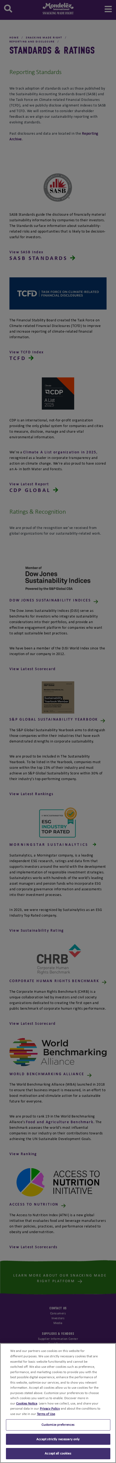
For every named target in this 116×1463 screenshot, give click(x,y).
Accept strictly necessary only (58, 1439)
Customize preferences (58, 1425)
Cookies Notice (26, 1403)
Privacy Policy (50, 1408)
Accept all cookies (58, 1453)
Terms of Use (46, 1414)
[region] (58, 1403)
